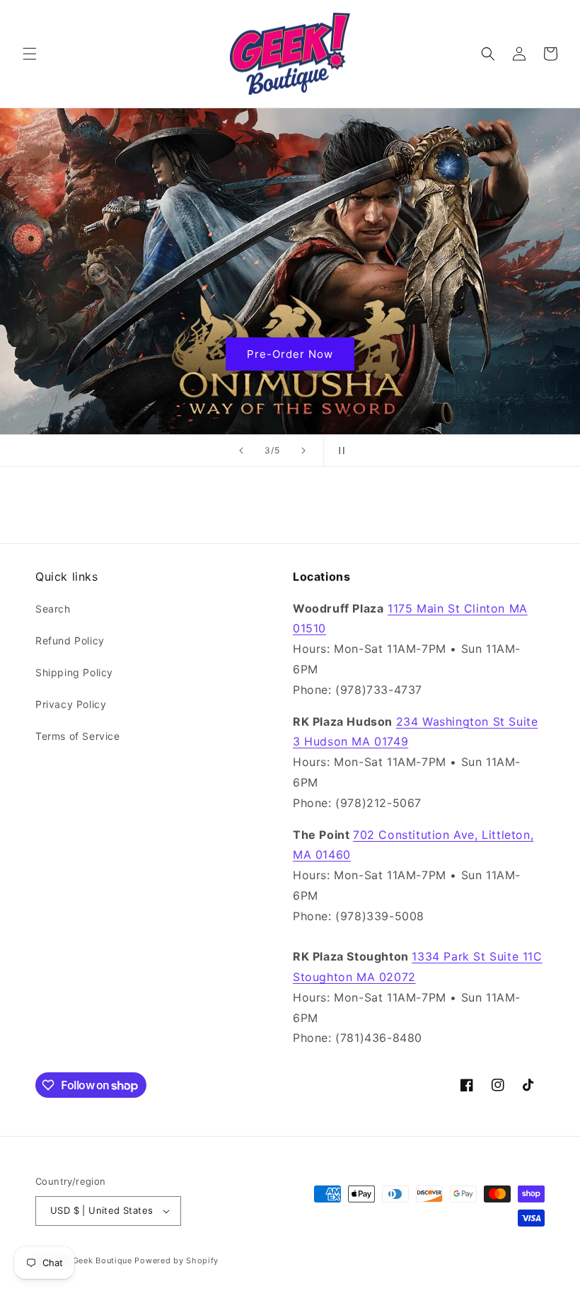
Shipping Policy (74, 672)
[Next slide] (303, 450)
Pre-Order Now (290, 353)
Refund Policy (70, 640)
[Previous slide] (241, 450)
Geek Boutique (102, 1260)
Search (53, 609)
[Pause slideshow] (338, 450)
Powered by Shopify (176, 1260)
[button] (29, 53)
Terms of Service (77, 736)
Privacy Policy (70, 704)
